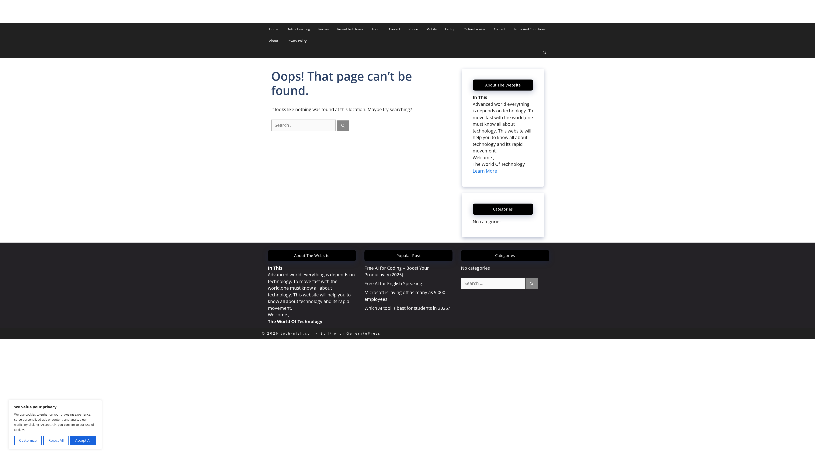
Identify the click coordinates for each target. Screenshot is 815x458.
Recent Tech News (350, 29)
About (376, 29)
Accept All (83, 440)
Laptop (450, 29)
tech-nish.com (287, 11)
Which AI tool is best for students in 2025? (407, 308)
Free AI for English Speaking (393, 283)
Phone (413, 29)
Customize (28, 440)
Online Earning (474, 29)
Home (273, 29)
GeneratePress (363, 333)
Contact (394, 29)
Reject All (56, 440)
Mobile (431, 29)
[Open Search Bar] (544, 52)
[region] (55, 425)
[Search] (343, 125)
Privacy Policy (297, 41)
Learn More (485, 171)
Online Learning (298, 29)
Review (323, 29)
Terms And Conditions (529, 29)
